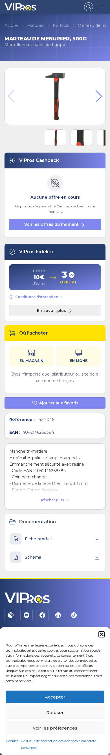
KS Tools (61, 25)
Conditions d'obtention (36, 297)
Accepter (55, 697)
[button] (101, 634)
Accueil (12, 25)
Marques (35, 25)
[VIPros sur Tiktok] (74, 615)
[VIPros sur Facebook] (42, 615)
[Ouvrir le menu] (100, 6)
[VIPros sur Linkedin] (58, 615)
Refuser (55, 712)
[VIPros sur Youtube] (26, 615)
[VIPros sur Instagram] (11, 615)
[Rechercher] (88, 6)
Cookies (12, 741)
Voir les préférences (55, 728)
